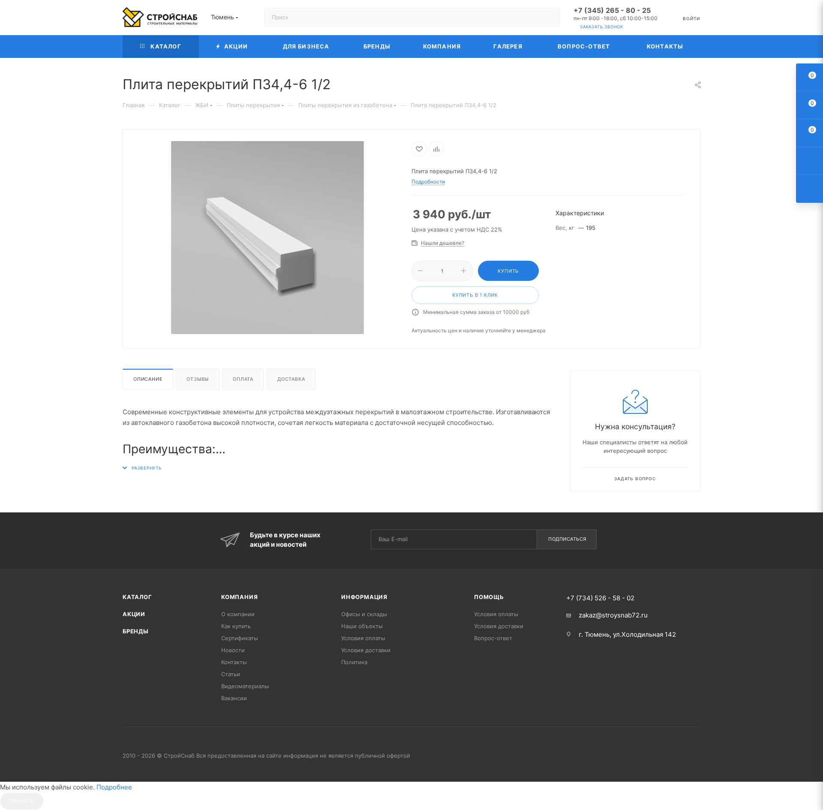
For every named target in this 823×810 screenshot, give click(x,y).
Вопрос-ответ (493, 638)
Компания (239, 596)
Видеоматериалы (245, 686)
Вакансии (234, 698)
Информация (364, 596)
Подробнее (114, 787)
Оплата (243, 379)
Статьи (230, 674)
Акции (134, 614)
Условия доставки (365, 650)
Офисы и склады (364, 614)
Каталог (137, 596)
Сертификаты (239, 638)
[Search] (549, 17)
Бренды (136, 631)
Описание (147, 379)
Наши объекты (362, 626)
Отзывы (197, 379)
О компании (238, 614)
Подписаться (567, 539)
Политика (354, 662)
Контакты (234, 662)
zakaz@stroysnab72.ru (613, 615)
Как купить (236, 626)
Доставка (291, 379)
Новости (233, 650)
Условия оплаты (363, 638)
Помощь (489, 596)
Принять (21, 801)
